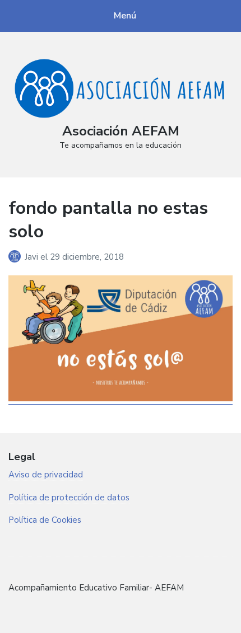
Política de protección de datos (68, 497)
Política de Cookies (44, 520)
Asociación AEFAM (120, 131)
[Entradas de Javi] (16, 256)
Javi (32, 256)
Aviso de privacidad (45, 474)
